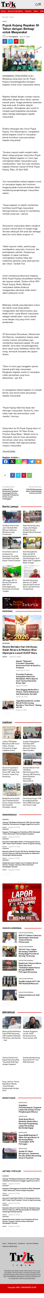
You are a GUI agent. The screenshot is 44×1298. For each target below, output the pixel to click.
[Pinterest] (16, 41)
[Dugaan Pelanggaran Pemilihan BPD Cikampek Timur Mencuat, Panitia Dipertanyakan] (32, 733)
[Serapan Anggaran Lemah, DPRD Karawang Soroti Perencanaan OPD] (32, 1022)
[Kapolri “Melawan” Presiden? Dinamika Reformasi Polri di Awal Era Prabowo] (8, 665)
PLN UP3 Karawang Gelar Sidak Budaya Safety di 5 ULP (34, 491)
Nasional (6, 643)
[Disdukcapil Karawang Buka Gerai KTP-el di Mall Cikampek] (32, 1049)
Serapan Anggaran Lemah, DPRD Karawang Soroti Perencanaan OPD (30, 1034)
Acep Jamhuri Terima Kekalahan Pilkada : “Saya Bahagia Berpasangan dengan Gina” (10, 1086)
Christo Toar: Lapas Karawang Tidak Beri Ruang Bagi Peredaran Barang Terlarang (29, 952)
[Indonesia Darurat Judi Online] (9, 995)
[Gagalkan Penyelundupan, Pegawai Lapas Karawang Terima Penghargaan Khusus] (9, 1107)
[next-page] (7, 714)
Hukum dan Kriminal (26, 932)
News (12, 17)
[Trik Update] (4, 36)
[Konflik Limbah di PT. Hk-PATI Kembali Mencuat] (9, 981)
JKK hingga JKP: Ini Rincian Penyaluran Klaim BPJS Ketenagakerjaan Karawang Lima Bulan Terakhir (10, 585)
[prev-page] (4, 714)
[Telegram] (31, 461)
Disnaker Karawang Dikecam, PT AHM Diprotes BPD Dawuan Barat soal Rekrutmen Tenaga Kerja (31, 584)
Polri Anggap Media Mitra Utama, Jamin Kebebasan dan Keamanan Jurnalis (27, 692)
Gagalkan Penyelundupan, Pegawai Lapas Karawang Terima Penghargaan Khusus (30, 1108)
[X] (12, 461)
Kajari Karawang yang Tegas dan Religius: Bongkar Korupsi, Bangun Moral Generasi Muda (32, 530)
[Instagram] (25, 461)
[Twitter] (10, 41)
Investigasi (23, 1102)
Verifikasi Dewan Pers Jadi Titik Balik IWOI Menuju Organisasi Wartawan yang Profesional (10, 530)
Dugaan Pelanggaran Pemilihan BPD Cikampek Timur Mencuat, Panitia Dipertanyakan (31, 746)
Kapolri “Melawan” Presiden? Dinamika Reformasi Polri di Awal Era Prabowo (28, 664)
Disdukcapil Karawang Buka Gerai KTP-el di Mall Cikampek (31, 1060)
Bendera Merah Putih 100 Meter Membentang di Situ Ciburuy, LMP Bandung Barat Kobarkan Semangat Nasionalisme (31, 774)
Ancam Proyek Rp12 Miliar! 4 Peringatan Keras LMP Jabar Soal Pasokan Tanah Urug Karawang (10, 772)
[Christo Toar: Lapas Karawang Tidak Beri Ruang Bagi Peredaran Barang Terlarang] (9, 951)
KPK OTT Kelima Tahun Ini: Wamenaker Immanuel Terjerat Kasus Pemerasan (30, 938)
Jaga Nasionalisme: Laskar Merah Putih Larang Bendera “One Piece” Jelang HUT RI (28, 704)
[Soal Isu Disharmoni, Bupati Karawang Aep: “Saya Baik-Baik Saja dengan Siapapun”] (11, 1049)
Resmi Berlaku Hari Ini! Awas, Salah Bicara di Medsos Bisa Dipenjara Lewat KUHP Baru (20, 649)
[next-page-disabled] (7, 1163)
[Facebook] (4, 41)
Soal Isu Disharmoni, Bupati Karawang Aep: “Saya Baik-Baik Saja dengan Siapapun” (11, 1061)
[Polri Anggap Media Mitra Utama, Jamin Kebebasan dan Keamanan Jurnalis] (8, 693)
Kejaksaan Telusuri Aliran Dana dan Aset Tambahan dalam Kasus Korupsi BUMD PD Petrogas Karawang (30, 967)
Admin (4, 657)
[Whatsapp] (19, 461)
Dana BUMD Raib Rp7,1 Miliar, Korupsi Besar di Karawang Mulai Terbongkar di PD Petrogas (29, 1139)
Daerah (5, 819)
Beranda (5, 17)
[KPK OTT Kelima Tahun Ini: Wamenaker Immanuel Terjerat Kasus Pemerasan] (9, 937)
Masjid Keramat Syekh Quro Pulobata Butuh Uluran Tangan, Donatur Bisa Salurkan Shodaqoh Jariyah (11, 802)
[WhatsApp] (21, 41)
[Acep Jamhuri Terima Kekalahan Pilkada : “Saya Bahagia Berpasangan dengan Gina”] (11, 1073)
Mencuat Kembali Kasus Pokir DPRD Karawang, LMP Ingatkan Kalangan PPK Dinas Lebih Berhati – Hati (11, 1035)
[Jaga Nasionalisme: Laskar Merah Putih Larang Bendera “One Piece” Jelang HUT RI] (8, 705)
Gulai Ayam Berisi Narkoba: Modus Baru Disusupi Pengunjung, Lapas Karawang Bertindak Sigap (28, 1123)
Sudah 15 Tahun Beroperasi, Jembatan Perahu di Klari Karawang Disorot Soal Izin (30, 1154)
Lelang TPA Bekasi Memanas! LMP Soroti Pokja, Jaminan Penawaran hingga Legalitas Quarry (10, 746)
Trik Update (13, 36)
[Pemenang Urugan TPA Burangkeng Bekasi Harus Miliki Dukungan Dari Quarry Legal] (32, 789)
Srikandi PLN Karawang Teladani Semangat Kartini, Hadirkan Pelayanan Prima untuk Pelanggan (10, 494)
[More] (38, 461)
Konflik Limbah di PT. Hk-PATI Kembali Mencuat (29, 982)
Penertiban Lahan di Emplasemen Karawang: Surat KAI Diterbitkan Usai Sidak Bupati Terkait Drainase (11, 556)
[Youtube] (29, 1265)
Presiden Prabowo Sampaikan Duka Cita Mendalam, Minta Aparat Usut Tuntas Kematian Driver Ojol (27, 678)
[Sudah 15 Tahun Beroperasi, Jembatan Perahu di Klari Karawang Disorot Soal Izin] (9, 1153)
